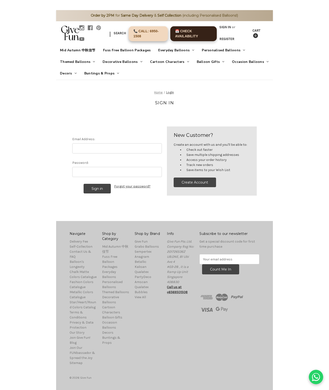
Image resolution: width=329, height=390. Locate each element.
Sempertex (143, 252)
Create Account (195, 182)
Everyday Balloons (174, 50)
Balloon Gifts (208, 61)
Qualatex (142, 272)
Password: (80, 163)
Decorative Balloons (120, 61)
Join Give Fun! (80, 338)
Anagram (142, 257)
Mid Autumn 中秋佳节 (77, 50)
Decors (66, 73)
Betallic (140, 262)
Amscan (141, 282)
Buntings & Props (99, 73)
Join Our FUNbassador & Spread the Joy (82, 353)
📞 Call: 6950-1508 (146, 33)
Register (226, 39)
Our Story (77, 333)
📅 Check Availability (186, 33)
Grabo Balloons (147, 247)
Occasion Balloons (248, 61)
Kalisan (140, 267)
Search (120, 33)
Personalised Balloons (221, 50)
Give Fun (141, 241)
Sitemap (76, 363)
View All (140, 297)
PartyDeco (143, 277)
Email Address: (83, 139)
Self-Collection (81, 247)
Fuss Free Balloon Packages (127, 50)
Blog (73, 343)
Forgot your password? (132, 186)
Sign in (225, 27)
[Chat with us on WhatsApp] (316, 377)
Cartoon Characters (167, 61)
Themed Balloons (75, 61)
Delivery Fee (79, 241)
